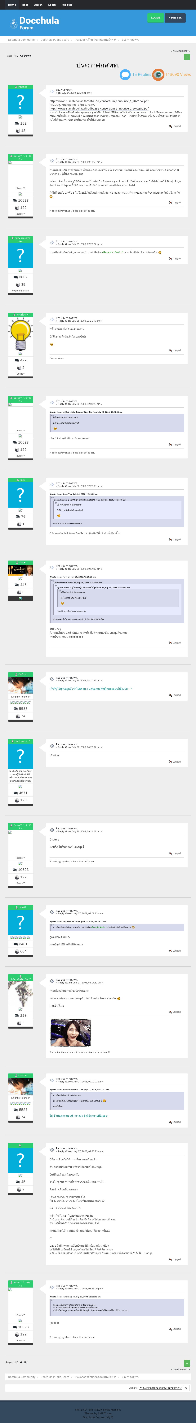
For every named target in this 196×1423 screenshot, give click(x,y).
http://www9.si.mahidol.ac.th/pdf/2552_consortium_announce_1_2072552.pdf (99, 101)
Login (52, 4)
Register (66, 4)
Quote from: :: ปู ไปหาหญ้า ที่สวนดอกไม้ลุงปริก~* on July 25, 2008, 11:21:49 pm (86, 412)
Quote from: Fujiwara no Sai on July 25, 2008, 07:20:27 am (78, 921)
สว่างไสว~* (22, 314)
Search (38, 4)
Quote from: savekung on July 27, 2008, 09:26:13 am (75, 1296)
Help (25, 4)
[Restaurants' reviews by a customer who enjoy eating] (20, 598)
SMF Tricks (104, 1413)
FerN (22, 480)
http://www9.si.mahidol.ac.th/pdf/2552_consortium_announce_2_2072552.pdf (99, 108)
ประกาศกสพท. (64, 90)
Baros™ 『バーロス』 (22, 157)
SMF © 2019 (95, 1409)
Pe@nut (22, 86)
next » (186, 51)
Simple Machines (112, 1409)
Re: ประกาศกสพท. (67, 159)
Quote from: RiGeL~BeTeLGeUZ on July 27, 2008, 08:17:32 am (79, 1089)
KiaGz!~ (22, 674)
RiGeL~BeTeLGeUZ (21, 979)
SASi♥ (22, 562)
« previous (177, 51)
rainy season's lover (22, 239)
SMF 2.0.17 (81, 1409)
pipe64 (22, 907)
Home (12, 4)
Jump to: (133, 1388)
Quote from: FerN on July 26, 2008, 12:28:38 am (73, 576)
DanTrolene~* (22, 741)
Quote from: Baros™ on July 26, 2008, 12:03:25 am (74, 494)
